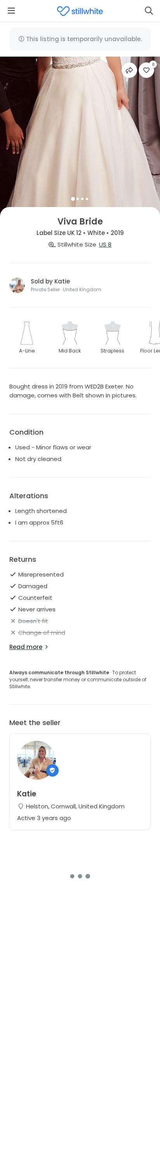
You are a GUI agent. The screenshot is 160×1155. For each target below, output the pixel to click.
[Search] (149, 11)
